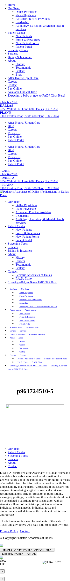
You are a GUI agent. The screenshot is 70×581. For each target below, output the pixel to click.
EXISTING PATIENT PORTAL (19, 553)
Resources (14, 133)
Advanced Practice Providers (33, 212)
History (20, 64)
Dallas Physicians (26, 11)
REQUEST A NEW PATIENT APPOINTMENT (27, 549)
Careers (12, 81)
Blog (19, 74)
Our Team (14, 8)
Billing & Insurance (20, 57)
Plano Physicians (26, 15)
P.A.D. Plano (24, 278)
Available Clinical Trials (22, 92)
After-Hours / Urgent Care (24, 122)
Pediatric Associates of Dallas (34, 275)
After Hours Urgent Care (23, 78)
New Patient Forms (27, 43)
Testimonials (23, 67)
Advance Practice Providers (33, 18)
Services (13, 53)
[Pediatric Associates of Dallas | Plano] (35, 195)
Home (11, 4)
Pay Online (15, 88)
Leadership (22, 22)
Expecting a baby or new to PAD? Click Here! (36, 95)
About (12, 60)
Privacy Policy (9, 531)
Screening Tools (18, 50)
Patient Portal (24, 46)
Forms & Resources (28, 39)
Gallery (20, 71)
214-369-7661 (9, 102)
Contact (12, 85)
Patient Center (16, 32)
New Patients (24, 36)
